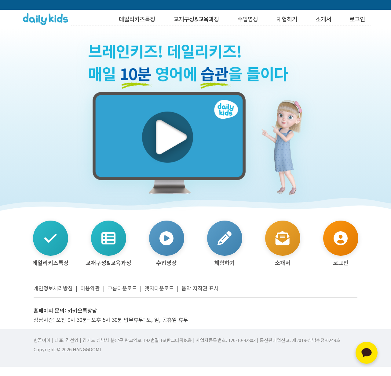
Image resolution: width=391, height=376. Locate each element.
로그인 (357, 19)
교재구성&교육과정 (196, 19)
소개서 (323, 19)
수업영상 (247, 19)
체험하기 (286, 19)
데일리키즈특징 (137, 19)
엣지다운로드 (159, 288)
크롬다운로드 (122, 288)
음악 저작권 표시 (200, 288)
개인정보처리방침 (53, 288)
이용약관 (90, 288)
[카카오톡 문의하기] (367, 353)
